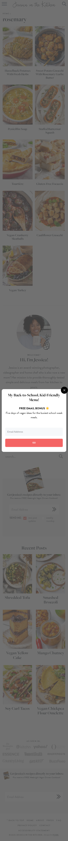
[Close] (64, 390)
